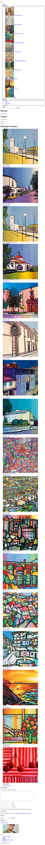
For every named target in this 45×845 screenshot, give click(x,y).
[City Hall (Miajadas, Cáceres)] (20, 395)
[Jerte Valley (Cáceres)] (20, 511)
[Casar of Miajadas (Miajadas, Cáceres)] (20, 241)
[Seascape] (20, 704)
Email (13, 804)
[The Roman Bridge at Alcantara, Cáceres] (20, 588)
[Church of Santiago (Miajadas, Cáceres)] (20, 317)
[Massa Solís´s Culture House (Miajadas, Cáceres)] (20, 433)
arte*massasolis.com (4, 822)
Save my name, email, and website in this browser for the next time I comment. (16, 809)
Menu (1, 2)
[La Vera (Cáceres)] (20, 627)
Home (1, 113)
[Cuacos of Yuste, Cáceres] (20, 666)
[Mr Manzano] (11, 832)
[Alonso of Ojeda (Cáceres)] (20, 202)
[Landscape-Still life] (20, 743)
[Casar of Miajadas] (20, 163)
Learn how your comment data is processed (23, 813)
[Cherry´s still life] (20, 782)
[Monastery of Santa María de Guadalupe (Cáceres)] (20, 550)
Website (13, 806)
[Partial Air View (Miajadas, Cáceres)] (20, 472)
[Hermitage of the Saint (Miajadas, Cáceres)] (20, 278)
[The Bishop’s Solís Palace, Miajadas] (20, 356)
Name (13, 802)
